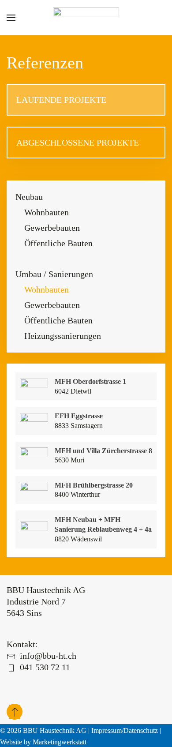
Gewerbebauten (52, 228)
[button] (11, 17)
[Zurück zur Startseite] (86, 17)
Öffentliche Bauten (58, 243)
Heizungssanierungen (62, 336)
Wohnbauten (46, 212)
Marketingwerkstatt (59, 742)
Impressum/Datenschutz (124, 730)
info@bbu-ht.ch (48, 656)
